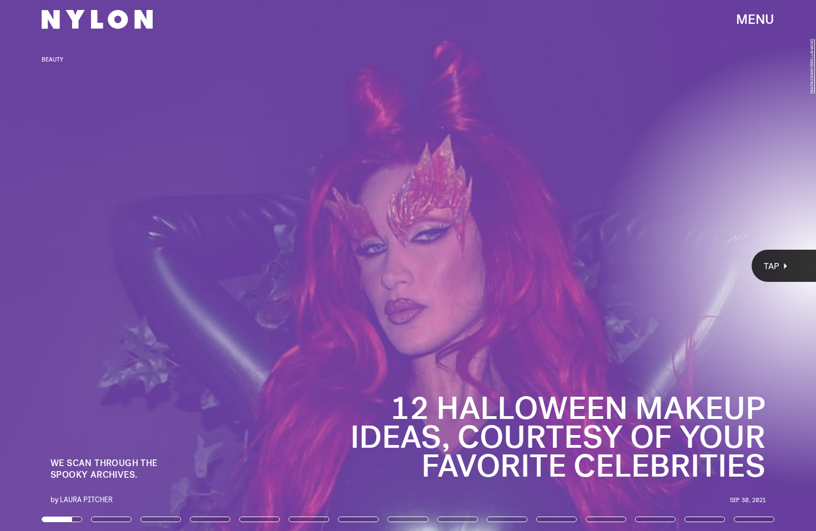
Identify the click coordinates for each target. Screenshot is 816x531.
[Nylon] (97, 19)
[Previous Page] (134, 265)
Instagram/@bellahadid (811, 66)
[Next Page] (542, 265)
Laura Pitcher (86, 499)
